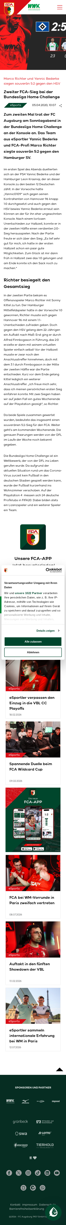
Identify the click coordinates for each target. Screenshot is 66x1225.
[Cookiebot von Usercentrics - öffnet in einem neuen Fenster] (46, 570)
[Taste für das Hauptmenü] (59, 7)
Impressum (29, 1204)
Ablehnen (33, 652)
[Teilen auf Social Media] (62, 105)
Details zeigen (45, 630)
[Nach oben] (59, 1067)
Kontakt (15, 1204)
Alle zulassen (33, 641)
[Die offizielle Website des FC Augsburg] (9, 9)
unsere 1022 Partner (28, 593)
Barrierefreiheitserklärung (26, 1208)
